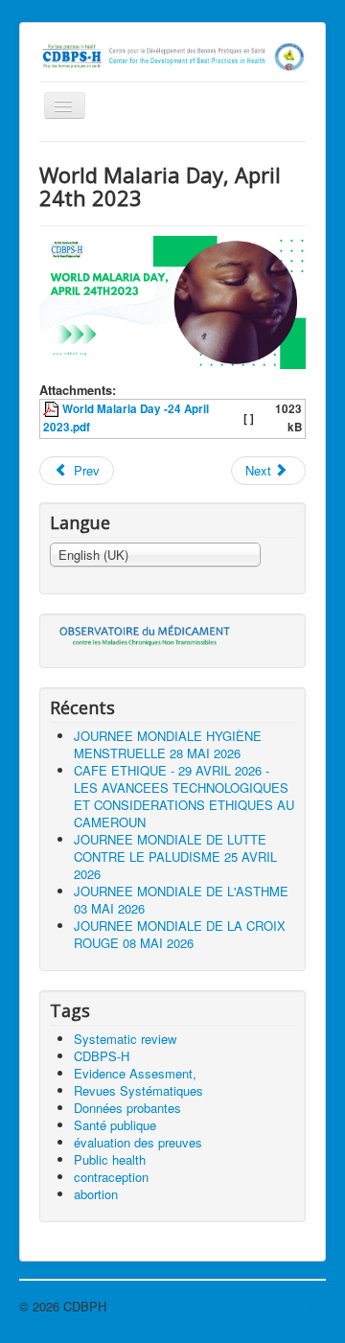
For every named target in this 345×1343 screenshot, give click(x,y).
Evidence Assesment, (135, 1073)
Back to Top (292, 1306)
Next (260, 470)
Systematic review (125, 1039)
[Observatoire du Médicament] (145, 634)
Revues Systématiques (138, 1090)
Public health (110, 1159)
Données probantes (127, 1108)
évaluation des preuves (138, 1142)
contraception (111, 1177)
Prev (85, 470)
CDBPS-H (101, 1056)
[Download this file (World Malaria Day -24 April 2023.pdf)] (52, 409)
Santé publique (115, 1125)
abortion (96, 1194)
